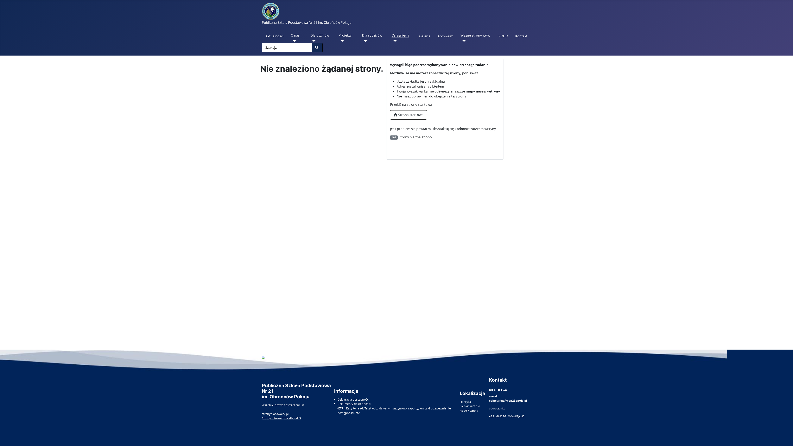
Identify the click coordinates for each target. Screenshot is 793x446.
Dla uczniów (319, 35)
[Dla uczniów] (313, 41)
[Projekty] (341, 41)
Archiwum (445, 36)
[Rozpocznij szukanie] (317, 47)
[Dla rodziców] (364, 41)
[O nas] (293, 41)
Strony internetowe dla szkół (281, 418)
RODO (503, 36)
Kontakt (521, 36)
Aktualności (275, 36)
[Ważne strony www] (463, 41)
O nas (295, 35)
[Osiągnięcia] (394, 41)
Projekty (345, 35)
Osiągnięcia (400, 35)
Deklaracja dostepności (353, 399)
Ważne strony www (475, 35)
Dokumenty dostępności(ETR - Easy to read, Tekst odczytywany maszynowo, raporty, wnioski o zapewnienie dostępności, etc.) (394, 408)
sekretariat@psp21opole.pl (508, 400)
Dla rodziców (372, 35)
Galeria (424, 36)
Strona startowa (410, 115)
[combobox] (287, 47)
